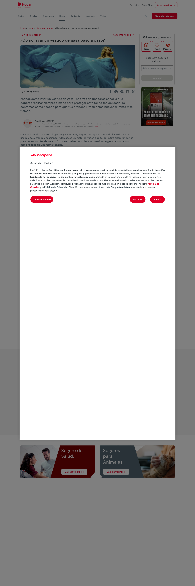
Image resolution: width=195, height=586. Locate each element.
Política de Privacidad (56, 187)
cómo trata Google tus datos (114, 187)
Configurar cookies (42, 199)
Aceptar (157, 199)
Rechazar (137, 199)
